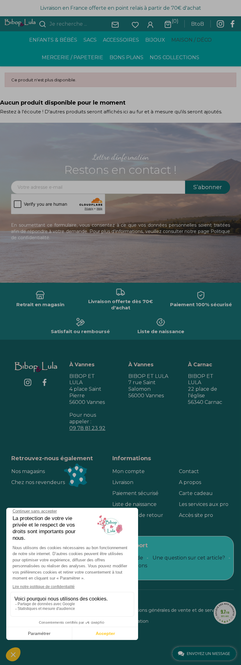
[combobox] (85, 24)
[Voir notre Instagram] (220, 25)
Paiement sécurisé (135, 493)
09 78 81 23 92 (87, 428)
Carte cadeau (196, 493)
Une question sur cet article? (189, 558)
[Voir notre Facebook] (232, 25)
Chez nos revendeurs (38, 482)
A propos (190, 482)
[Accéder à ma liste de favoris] (135, 24)
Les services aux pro (203, 504)
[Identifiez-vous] (150, 24)
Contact (189, 471)
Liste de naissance (134, 504)
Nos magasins (28, 471)
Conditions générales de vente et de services (173, 610)
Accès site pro (196, 515)
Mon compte (128, 471)
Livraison (122, 482)
